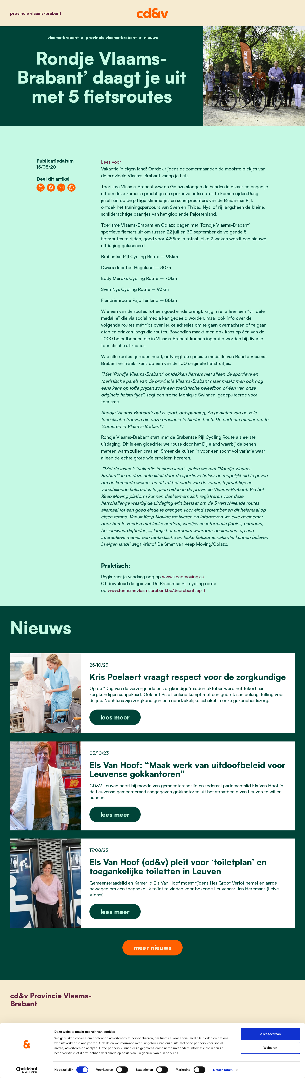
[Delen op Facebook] (51, 188)
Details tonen (222, 1070)
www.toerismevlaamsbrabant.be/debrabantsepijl (156, 590)
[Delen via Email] (61, 188)
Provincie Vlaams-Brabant (35, 13)
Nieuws (151, 37)
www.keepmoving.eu (183, 576)
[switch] (122, 1069)
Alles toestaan (270, 1034)
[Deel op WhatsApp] (71, 188)
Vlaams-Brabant (63, 37)
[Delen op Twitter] (41, 188)
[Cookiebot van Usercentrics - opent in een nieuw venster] (27, 1070)
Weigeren (270, 1047)
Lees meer (115, 717)
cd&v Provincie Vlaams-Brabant (51, 999)
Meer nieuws (152, 947)
